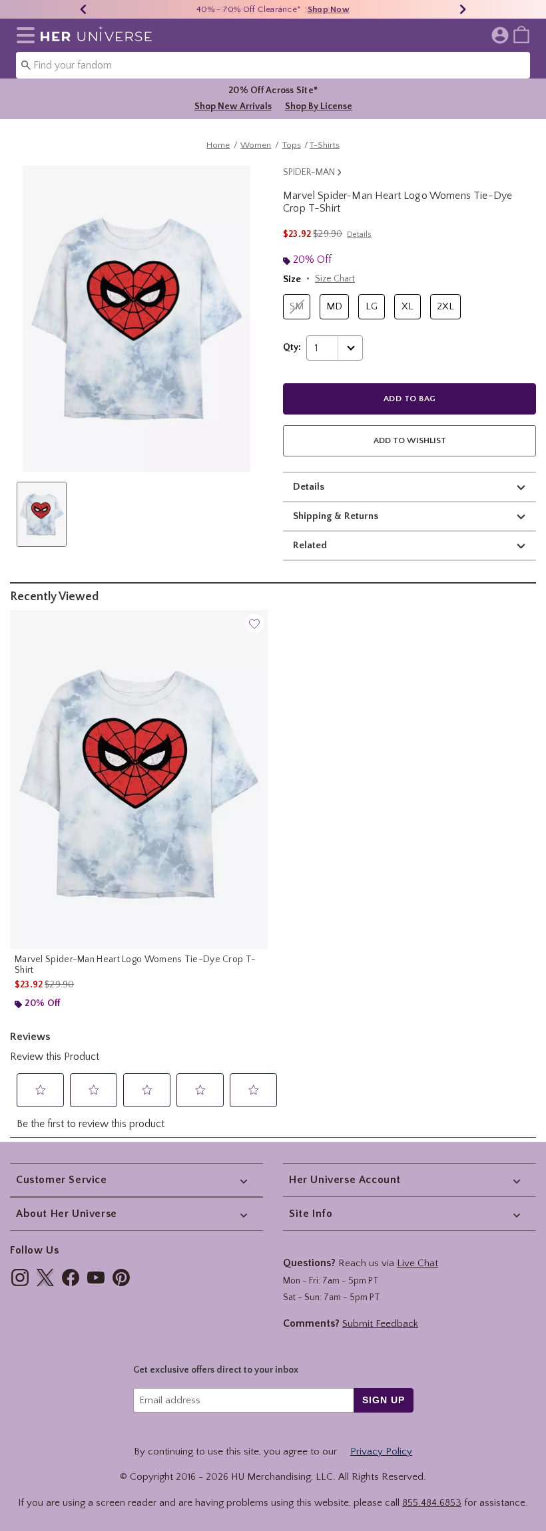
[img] (20, 1277)
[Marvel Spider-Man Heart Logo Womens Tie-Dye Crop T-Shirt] (139, 779)
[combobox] (273, 65)
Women (255, 145)
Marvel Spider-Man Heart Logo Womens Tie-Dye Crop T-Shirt (135, 964)
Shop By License (318, 106)
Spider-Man (309, 172)
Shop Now (329, 9)
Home (218, 145)
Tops (291, 145)
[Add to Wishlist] (254, 623)
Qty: (292, 347)
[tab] (41, 514)
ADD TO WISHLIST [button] (410, 440)
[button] (23, 35)
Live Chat (417, 1263)
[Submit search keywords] (26, 64)
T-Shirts (325, 145)
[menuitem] (521, 34)
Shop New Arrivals (233, 106)
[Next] (463, 9)
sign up (383, 1400)
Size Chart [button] (335, 278)
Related (310, 545)
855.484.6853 (431, 1502)
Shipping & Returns (335, 516)
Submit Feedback (380, 1323)
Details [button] (359, 234)
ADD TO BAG (410, 398)
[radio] (296, 307)
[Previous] (83, 9)
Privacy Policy (381, 1451)
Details (308, 486)
